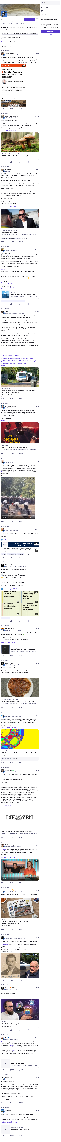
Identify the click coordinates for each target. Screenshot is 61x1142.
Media (7, 41)
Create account (50, 31)
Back (4, 2)
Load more (20, 1140)
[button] (18, 498)
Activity (3, 41)
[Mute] (6, 517)
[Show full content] (37, 33)
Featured (12, 41)
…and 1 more (24, 238)
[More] (38, 109)
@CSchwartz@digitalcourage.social (8, 21)
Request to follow (29, 19)
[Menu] (37, 19)
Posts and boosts (5, 46)
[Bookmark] (29, 109)
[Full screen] (33, 517)
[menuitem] (18, 498)
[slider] (18, 515)
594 (9, 25)
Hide (24, 65)
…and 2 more (28, 301)
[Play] (3, 517)
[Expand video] (30, 517)
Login (50, 34)
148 (2, 25)
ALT (24, 105)
